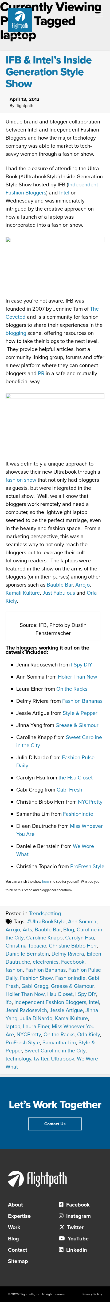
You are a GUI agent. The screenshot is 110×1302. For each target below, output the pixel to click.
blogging (16, 333)
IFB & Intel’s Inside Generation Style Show (49, 72)
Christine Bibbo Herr (73, 946)
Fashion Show (36, 978)
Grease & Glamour (77, 725)
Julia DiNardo (36, 1018)
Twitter (74, 1227)
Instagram (78, 1216)
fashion (14, 970)
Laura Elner (36, 1026)
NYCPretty (90, 802)
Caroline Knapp (44, 938)
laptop (13, 1026)
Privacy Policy (92, 1294)
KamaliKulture (71, 1018)
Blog (68, 930)
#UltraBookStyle (46, 921)
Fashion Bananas (82, 701)
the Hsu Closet (75, 778)
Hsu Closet (60, 994)
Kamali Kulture (23, 593)
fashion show (21, 480)
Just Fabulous (58, 593)
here (45, 881)
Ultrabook (62, 1059)
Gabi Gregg (34, 986)
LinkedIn (76, 1250)
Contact (17, 1250)
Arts (27, 930)
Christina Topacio (26, 946)
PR (41, 373)
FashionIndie (78, 814)
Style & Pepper (80, 713)
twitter (41, 1059)
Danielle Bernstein (27, 954)
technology (18, 1059)
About (15, 1205)
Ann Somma (82, 921)
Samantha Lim (59, 1043)
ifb (9, 1002)
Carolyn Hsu (79, 938)
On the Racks (71, 689)
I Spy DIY (81, 665)
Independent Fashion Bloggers (50, 1002)
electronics (45, 962)
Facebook (72, 962)
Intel (64, 193)
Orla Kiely (88, 1034)
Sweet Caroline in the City (55, 1051)
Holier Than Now (77, 677)
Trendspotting (45, 913)
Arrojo (82, 585)
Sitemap (18, 1261)
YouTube (77, 1239)
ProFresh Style (87, 866)
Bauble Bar (60, 585)
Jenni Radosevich (26, 1010)
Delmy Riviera (68, 954)
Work (14, 1227)
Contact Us (55, 1124)
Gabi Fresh (69, 790)
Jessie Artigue (66, 1010)
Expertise (19, 1216)
